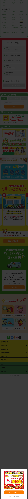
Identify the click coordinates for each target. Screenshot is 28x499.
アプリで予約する (14, 492)
